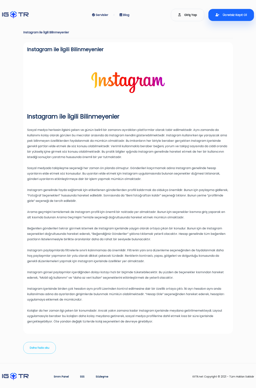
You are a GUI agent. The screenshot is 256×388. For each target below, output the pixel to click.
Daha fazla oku (39, 348)
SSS (82, 376)
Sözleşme (102, 376)
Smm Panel (61, 376)
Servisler (101, 15)
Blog (125, 15)
